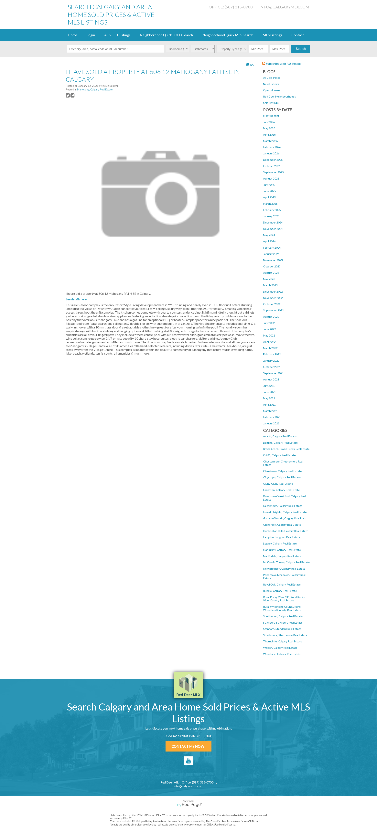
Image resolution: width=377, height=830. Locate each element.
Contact (297, 35)
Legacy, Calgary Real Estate (280, 543)
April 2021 (269, 404)
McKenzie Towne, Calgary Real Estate (286, 562)
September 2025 (273, 172)
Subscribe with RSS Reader (283, 63)
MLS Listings (272, 35)
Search (301, 48)
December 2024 (273, 222)
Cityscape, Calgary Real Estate (282, 477)
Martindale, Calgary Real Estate (282, 556)
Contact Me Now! (188, 746)
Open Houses (271, 90)
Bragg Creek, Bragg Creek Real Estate (286, 449)
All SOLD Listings (117, 35)
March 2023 (270, 285)
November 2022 (273, 297)
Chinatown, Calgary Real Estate (282, 471)
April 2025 (269, 197)
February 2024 (272, 247)
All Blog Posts (271, 77)
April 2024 (269, 241)
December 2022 (273, 291)
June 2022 (269, 329)
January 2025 (271, 216)
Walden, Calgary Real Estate (280, 647)
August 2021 (271, 379)
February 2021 (272, 417)
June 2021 (269, 392)
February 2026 (272, 147)
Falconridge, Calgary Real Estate (282, 505)
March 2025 (270, 203)
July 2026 (269, 122)
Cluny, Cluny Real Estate (278, 483)
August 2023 (271, 272)
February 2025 (272, 210)
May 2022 (269, 335)
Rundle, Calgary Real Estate (280, 590)
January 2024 (271, 253)
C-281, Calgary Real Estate (279, 455)
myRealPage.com (188, 805)
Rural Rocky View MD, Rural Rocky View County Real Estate (284, 598)
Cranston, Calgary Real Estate (281, 490)
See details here (76, 299)
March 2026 (270, 140)
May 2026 (269, 128)
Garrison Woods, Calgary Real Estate (285, 518)
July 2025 (269, 184)
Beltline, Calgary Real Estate (280, 442)
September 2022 (273, 310)
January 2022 (271, 360)
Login (90, 35)
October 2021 (272, 366)
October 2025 (272, 166)
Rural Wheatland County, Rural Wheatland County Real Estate (282, 608)
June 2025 (269, 191)
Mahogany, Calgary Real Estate (282, 549)
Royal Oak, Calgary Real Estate (282, 584)
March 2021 (270, 410)
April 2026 (269, 134)
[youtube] (188, 760)
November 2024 (273, 228)
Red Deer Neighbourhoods (279, 96)
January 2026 (271, 153)
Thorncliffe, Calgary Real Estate (282, 641)
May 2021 (269, 398)
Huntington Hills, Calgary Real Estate (285, 531)
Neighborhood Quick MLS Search (227, 35)
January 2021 (271, 423)
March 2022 (270, 348)
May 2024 (269, 235)
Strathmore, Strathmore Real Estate (285, 635)
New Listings (271, 84)
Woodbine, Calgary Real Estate (282, 654)
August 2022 (271, 316)
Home (72, 35)
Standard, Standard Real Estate (282, 628)
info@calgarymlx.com (284, 7)
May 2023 (269, 279)
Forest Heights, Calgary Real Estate (285, 512)
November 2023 (273, 260)
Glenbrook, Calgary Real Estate (282, 524)
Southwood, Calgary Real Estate (283, 616)
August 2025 (271, 178)
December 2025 (273, 159)
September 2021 (273, 373)
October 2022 (272, 304)
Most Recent (271, 115)
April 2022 (269, 341)
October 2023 (272, 266)
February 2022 (272, 354)
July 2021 (269, 385)
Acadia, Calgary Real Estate (279, 436)
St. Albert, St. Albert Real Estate (283, 622)
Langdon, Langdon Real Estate (281, 537)
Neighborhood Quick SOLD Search (166, 35)
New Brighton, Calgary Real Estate (284, 568)
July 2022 (269, 323)
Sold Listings (271, 102)
